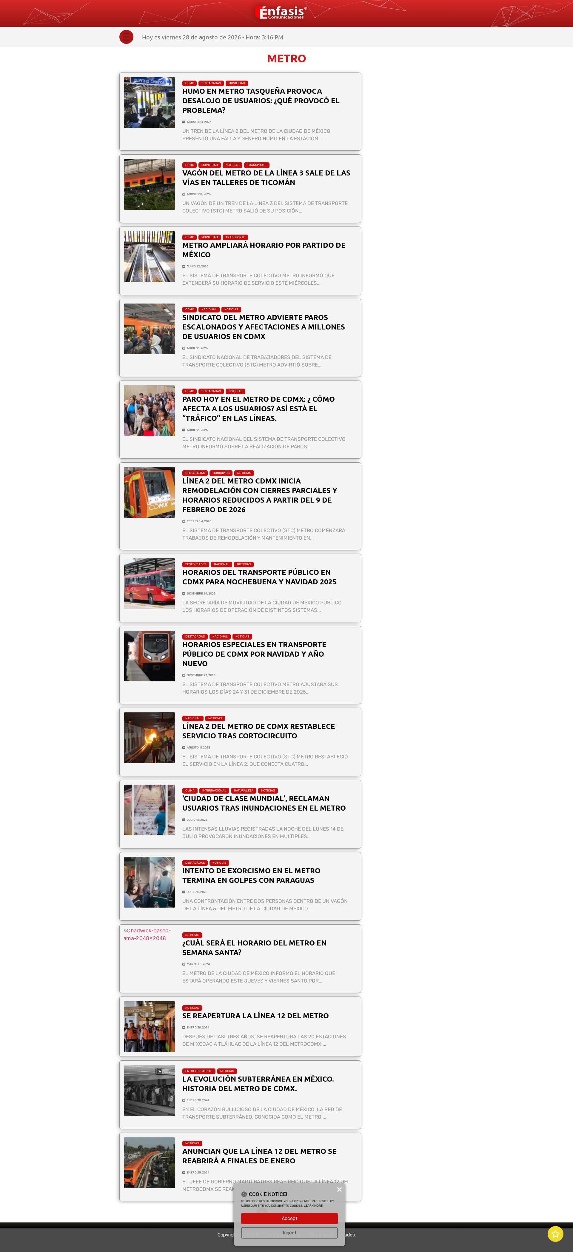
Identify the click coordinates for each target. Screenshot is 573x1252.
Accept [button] (290, 1218)
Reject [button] (290, 1233)
